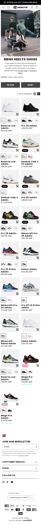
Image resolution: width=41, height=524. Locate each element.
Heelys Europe (23, 518)
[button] (3, 7)
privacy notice (24, 455)
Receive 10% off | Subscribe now (22, 2)
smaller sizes (23, 71)
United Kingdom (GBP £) (19, 497)
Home (4, 77)
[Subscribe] (36, 446)
